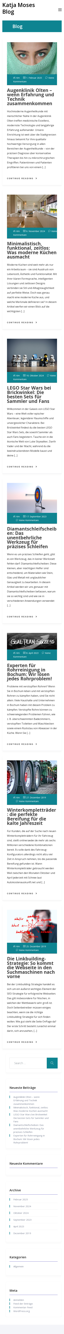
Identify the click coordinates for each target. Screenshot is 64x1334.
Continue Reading (20, 178)
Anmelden (18, 1299)
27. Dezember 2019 (36, 797)
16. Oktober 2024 (35, 375)
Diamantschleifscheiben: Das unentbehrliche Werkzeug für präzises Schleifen (32, 538)
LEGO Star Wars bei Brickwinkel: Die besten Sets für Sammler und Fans (29, 394)
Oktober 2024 (21, 1212)
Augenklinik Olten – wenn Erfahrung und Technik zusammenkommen (30, 97)
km (18, 77)
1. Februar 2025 (34, 77)
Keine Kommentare (29, 520)
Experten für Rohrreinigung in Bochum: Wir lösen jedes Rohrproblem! (29, 672)
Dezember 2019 (22, 1233)
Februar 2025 (20, 1199)
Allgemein (18, 1266)
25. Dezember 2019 (36, 946)
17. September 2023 (36, 516)
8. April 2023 (32, 652)
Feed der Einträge (23, 1303)
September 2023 (22, 1219)
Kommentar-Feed (22, 1307)
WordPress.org (21, 1311)
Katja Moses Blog (18, 8)
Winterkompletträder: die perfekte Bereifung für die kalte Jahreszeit (31, 816)
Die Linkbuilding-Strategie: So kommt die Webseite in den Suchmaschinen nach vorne (31, 967)
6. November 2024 (35, 231)
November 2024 (22, 1206)
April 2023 (18, 1226)
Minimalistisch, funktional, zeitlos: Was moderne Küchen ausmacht (32, 250)
